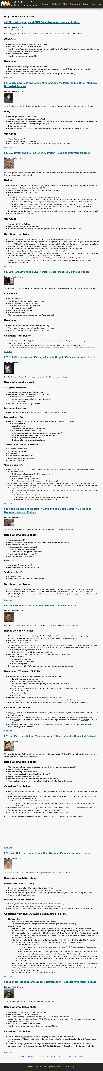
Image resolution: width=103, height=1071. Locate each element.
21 (66, 1056)
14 (40, 1056)
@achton (25, 1036)
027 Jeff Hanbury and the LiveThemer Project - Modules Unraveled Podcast (47, 271)
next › (75, 1056)
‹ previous (29, 1056)
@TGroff (11, 239)
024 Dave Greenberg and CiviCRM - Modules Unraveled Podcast (40, 605)
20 (62, 1056)
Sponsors (75, 3)
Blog (65, 3)
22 (70, 1056)
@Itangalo (20, 1043)
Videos (45, 3)
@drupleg (11, 713)
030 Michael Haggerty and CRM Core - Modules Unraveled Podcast (42, 22)
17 (51, 1056)
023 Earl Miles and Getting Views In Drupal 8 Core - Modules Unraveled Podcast (50, 736)
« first (22, 1056)
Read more (8, 77)
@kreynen (84, 720)
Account (94, 4)
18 (55, 1056)
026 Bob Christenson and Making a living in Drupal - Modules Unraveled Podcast (50, 357)
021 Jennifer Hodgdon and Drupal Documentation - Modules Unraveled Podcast (50, 981)
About (85, 3)
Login (99, 4)
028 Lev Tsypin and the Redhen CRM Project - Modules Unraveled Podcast (47, 152)
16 (47, 1056)
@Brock (22, 469)
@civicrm (15, 720)
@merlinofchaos (36, 754)
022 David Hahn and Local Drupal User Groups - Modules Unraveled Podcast (48, 853)
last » (81, 1056)
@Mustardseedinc (24, 377)
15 (43, 1056)
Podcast (56, 3)
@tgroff (10, 589)
